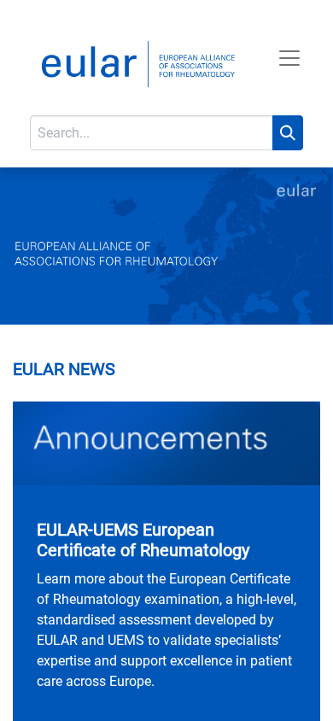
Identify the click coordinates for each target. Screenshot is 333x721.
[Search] (287, 132)
